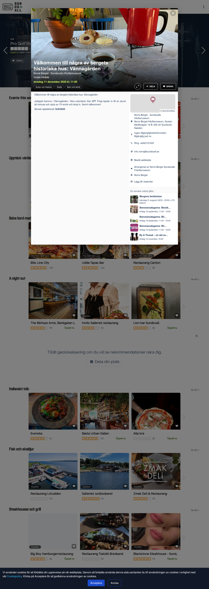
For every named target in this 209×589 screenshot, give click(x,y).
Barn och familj (73, 87)
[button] (153, 99)
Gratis (59, 87)
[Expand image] (104, 50)
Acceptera (96, 583)
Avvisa (115, 583)
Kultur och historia (44, 87)
